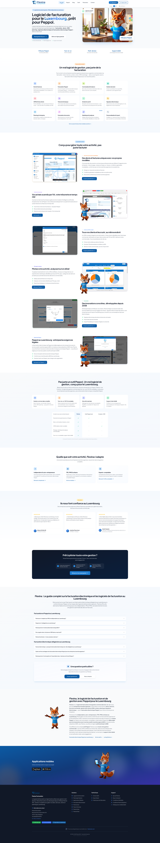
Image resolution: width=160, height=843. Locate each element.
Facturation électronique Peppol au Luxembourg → (81, 737)
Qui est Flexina (116, 795)
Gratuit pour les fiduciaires (99, 800)
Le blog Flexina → (108, 737)
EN (116, 6)
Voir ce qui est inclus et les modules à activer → (80, 123)
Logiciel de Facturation (78, 795)
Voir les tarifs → (98, 737)
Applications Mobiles (78, 800)
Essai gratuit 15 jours (39, 36)
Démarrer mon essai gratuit (79, 573)
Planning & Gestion (77, 798)
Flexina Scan (76, 804)
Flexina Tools (76, 809)
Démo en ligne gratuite (58, 36)
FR (114, 6)
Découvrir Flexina (38, 287)
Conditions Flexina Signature (119, 802)
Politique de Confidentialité (119, 804)
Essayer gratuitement (89, 178)
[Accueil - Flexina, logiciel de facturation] (39, 2)
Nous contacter (88, 676)
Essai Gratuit (96, 798)
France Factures (77, 807)
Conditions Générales (118, 800)
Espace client (124, 2)
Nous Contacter (116, 798)
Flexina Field (76, 811)
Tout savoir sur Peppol (39, 362)
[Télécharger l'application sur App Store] (36, 769)
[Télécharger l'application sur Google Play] (46, 769)
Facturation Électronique (79, 802)
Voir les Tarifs (96, 795)
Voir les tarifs (37, 215)
